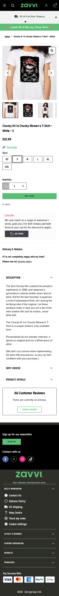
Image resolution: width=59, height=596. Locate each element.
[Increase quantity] (23, 186)
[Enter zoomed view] (51, 50)
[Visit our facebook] (5, 459)
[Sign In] (46, 5)
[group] (29, 73)
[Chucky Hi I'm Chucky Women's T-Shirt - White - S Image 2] (28, 110)
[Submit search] (13, 5)
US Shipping (15, 506)
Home (7, 36)
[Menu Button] (4, 5)
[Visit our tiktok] (31, 459)
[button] (29, 147)
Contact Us (15, 495)
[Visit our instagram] (22, 459)
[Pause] (56, 17)
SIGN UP (12, 442)
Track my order (17, 518)
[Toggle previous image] (8, 73)
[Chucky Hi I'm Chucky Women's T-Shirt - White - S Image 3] (45, 110)
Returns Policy (17, 501)
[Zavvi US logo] (29, 5)
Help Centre (15, 512)
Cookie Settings (18, 524)
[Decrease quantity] (6, 186)
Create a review (29, 409)
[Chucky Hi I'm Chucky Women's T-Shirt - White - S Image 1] (10, 110)
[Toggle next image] (51, 73)
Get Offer (19, 234)
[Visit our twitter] (14, 459)
